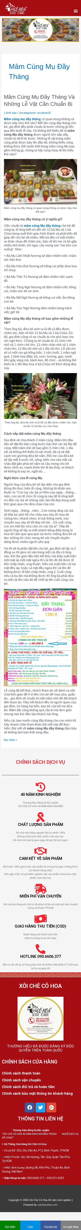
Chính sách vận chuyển (21, 1080)
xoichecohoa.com (48, 1204)
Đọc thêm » (10, 739)
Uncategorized (27, 112)
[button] (76, 11)
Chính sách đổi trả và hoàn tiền (28, 1087)
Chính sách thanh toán (21, 1073)
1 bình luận (10, 112)
